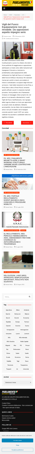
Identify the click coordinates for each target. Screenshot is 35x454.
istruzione (8, 333)
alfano (18, 310)
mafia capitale (24, 341)
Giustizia (23, 230)
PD (21, 345)
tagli (18, 361)
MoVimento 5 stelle (8, 416)
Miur (15, 345)
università (26, 369)
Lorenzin (26, 333)
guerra (27, 325)
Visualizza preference (18, 450)
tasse (26, 361)
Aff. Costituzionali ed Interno (11, 38)
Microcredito (5, 420)
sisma (27, 357)
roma (8, 353)
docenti (16, 318)
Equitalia (8, 322)
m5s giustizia (10, 341)
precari (27, 345)
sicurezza (17, 357)
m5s (9, 337)
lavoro (18, 333)
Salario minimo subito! (8, 418)
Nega (17, 445)
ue (17, 369)
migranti (8, 345)
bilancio (27, 314)
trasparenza (24, 365)
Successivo (26, 122)
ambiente (26, 310)
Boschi (8, 318)
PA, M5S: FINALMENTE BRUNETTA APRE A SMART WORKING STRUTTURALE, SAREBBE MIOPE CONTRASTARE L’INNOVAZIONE (17, 162)
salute (17, 353)
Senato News (8, 169)
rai (7, 349)
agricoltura (9, 310)
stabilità (9, 361)
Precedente (9, 122)
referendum (16, 349)
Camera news (7, 36)
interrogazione (24, 329)
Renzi (27, 349)
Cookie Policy (6, 403)
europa (18, 322)
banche (8, 314)
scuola (8, 357)
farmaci (26, 322)
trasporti (8, 369)
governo (17, 325)
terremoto (10, 365)
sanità (26, 353)
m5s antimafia (23, 337)
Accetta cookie (17, 440)
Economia (26, 318)
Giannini (8, 325)
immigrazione (10, 329)
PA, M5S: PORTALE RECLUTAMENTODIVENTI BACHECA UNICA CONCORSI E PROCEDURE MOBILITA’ (15, 200)
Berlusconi (17, 314)
